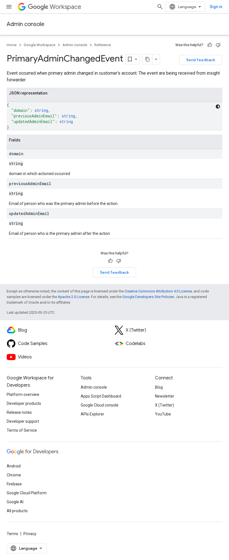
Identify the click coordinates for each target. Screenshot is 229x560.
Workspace (65, 7)
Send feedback (200, 59)
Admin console (25, 24)
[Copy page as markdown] (147, 59)
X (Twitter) (164, 405)
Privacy (29, 533)
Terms (12, 533)
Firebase (14, 484)
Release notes (19, 412)
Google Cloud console (99, 405)
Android (14, 466)
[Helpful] (210, 45)
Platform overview (23, 394)
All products (17, 511)
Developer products (24, 403)
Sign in (216, 6)
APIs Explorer (92, 414)
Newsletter (164, 396)
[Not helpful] (218, 45)
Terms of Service (22, 430)
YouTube (163, 414)
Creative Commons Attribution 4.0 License (158, 291)
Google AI (15, 502)
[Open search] (160, 6)
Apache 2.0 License (73, 297)
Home (11, 45)
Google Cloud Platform (27, 493)
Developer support (23, 421)
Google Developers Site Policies (148, 297)
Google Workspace (39, 45)
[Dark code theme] (217, 106)
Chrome (14, 475)
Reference (102, 45)
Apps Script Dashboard (101, 396)
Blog (159, 387)
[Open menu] (9, 6)
